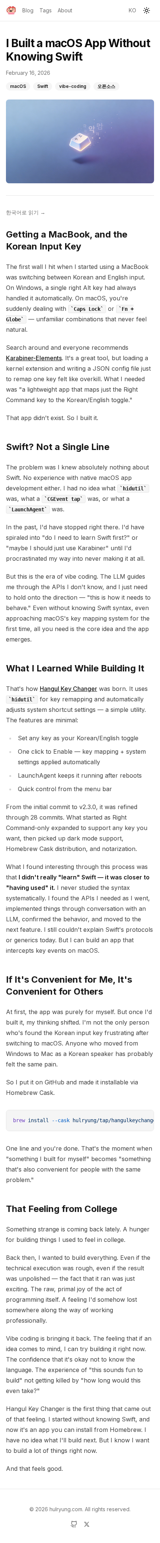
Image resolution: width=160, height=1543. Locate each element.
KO (132, 10)
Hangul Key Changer (68, 688)
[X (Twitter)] (87, 1524)
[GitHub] (74, 1524)
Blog (27, 10)
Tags (45, 10)
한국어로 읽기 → (25, 212)
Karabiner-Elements (34, 358)
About (65, 10)
